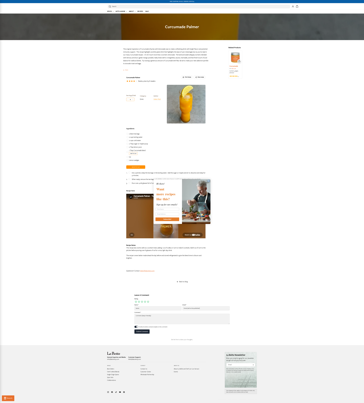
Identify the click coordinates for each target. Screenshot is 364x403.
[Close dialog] (209, 181)
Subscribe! (167, 219)
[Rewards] (8, 398)
